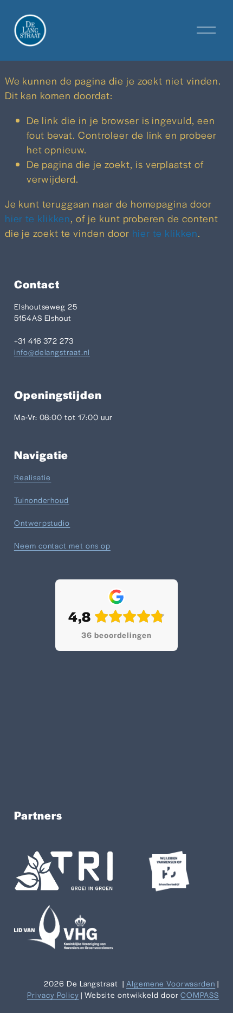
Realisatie (32, 477)
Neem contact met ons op (62, 545)
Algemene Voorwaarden (170, 983)
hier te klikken (37, 218)
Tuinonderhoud (41, 499)
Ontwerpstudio (42, 522)
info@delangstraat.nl (52, 351)
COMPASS (199, 994)
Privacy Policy (53, 994)
